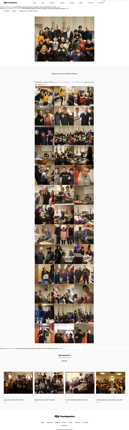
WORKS (62, 3)
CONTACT (90, 3)
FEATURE (72, 3)
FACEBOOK (65, 425)
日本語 (103, 0)
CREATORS (52, 3)
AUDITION (101, 3)
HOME (34, 3)
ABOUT (81, 3)
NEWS (42, 3)
